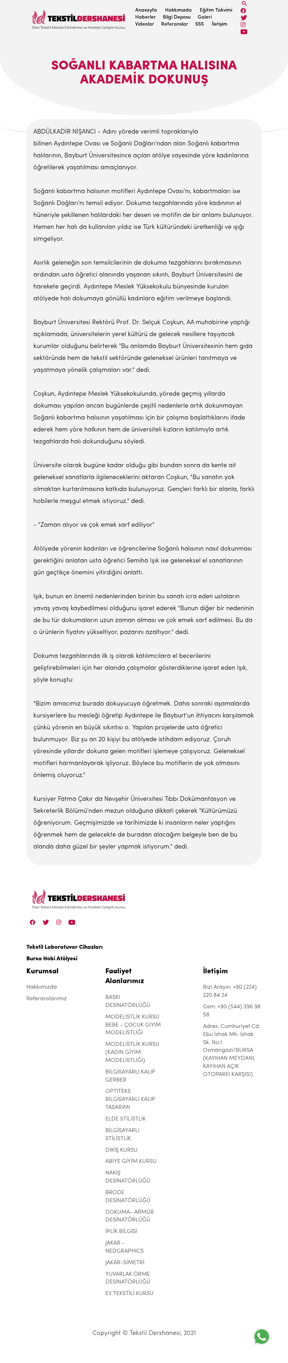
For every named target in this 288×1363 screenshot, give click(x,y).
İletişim (219, 24)
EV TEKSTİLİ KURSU (129, 1293)
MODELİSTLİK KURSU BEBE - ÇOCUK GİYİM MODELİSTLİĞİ (133, 1025)
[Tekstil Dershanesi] (79, 17)
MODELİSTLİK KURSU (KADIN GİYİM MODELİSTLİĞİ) (132, 1052)
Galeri (205, 17)
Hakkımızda (178, 10)
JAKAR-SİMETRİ (124, 1263)
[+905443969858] (261, 1336)
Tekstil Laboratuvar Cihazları (64, 947)
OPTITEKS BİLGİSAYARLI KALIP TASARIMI (130, 1099)
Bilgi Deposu (177, 17)
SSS (199, 24)
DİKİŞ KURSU (121, 1150)
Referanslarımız (46, 999)
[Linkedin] (244, 32)
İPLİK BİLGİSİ (121, 1231)
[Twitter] (244, 18)
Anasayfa (146, 10)
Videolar (144, 24)
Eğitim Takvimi (216, 10)
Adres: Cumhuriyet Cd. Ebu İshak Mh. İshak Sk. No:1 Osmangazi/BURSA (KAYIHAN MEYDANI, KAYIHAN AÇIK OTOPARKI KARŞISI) (231, 1050)
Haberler (145, 17)
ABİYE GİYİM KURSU (131, 1161)
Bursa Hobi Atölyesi (51, 959)
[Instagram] (243, 25)
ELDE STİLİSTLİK (125, 1119)
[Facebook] (243, 11)
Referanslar (174, 24)
